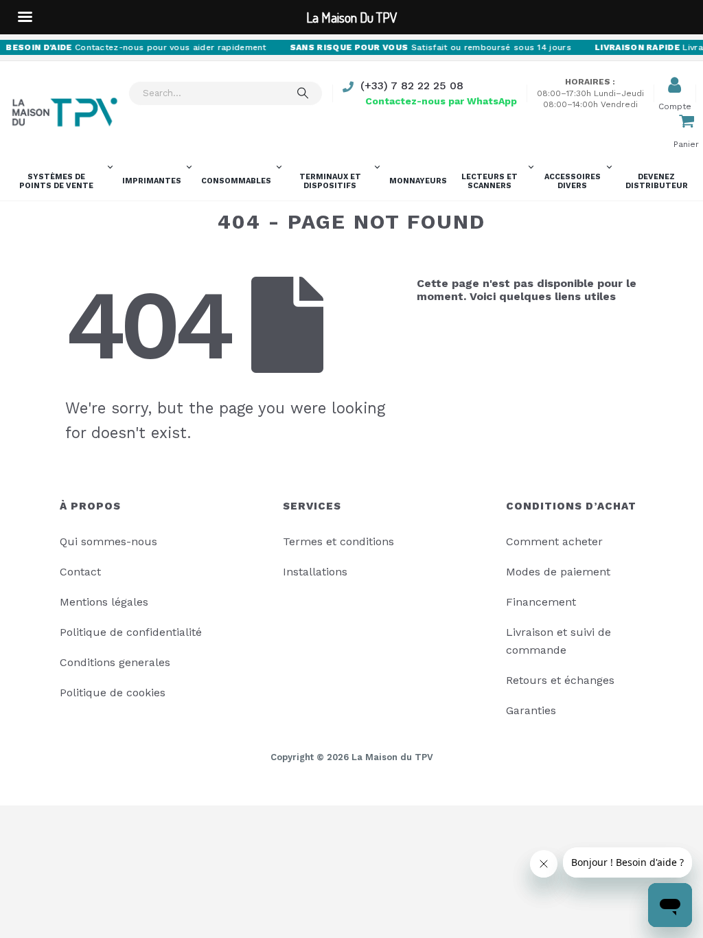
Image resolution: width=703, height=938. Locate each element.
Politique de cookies (112, 692)
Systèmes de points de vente (56, 181)
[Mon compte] (675, 85)
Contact (80, 571)
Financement (541, 601)
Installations (315, 571)
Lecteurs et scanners (489, 181)
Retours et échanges (560, 680)
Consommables (236, 180)
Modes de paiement (558, 571)
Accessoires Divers (572, 181)
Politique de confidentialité (131, 632)
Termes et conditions (338, 541)
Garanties (531, 710)
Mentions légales (104, 601)
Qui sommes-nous (108, 541)
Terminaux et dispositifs (330, 181)
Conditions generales (115, 662)
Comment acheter (554, 541)
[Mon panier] (686, 122)
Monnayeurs (418, 180)
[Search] (303, 93)
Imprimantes (151, 180)
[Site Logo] (64, 112)
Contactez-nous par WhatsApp (441, 100)
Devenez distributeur (656, 181)
